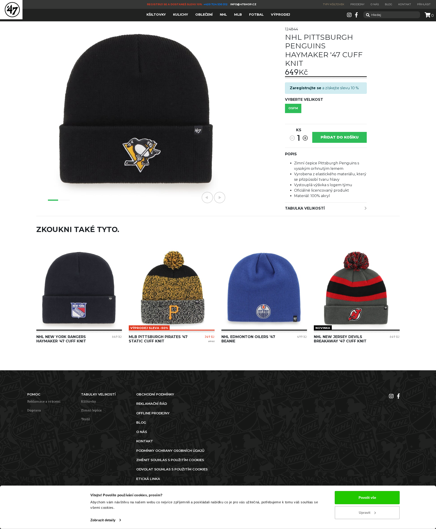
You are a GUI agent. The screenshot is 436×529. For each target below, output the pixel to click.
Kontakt (404, 4)
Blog (388, 4)
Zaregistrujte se (305, 88)
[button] (207, 197)
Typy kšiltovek (333, 4)
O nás (375, 4)
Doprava (34, 410)
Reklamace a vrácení (43, 401)
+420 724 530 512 (215, 4)
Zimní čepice (91, 410)
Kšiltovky (88, 401)
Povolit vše (367, 497)
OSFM (293, 108)
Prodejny (357, 4)
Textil (85, 419)
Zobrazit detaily (102, 520)
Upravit (364, 512)
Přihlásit (424, 4)
